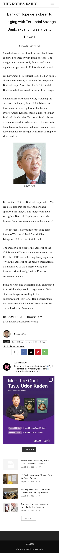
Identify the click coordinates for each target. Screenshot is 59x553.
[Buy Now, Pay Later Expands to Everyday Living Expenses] (10, 508)
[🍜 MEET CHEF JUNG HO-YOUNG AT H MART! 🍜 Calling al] (28, 410)
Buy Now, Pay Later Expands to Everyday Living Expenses (34, 505)
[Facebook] (24, 352)
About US (30, 544)
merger (29, 342)
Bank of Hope (17, 342)
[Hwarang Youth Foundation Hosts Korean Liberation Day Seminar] (10, 493)
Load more (28, 518)
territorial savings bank (14, 346)
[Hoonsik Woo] (7, 334)
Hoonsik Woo (20, 334)
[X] (31, 352)
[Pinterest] (38, 352)
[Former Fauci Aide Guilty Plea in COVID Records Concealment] (10, 464)
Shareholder (40, 342)
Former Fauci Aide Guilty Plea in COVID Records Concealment (35, 462)
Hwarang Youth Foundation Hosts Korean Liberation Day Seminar (35, 491)
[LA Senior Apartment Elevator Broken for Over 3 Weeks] (10, 479)
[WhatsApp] (45, 352)
